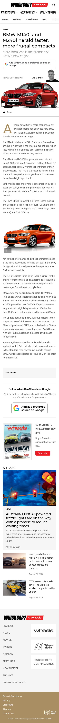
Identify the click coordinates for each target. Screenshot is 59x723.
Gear (44, 19)
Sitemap (7, 709)
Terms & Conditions (12, 696)
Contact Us (8, 713)
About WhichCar (14, 682)
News (5, 19)
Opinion (8, 654)
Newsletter (11, 668)
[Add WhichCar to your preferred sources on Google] (29, 408)
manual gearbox (30, 174)
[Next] (55, 19)
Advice (7, 639)
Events (7, 647)
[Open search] (54, 5)
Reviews (17, 19)
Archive (8, 675)
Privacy (6, 700)
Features (9, 661)
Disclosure (8, 705)
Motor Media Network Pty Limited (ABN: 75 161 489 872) (30, 719)
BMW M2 (7, 325)
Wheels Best (32, 19)
